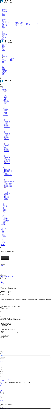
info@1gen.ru (1, 398)
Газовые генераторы (6, 109)
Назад (2, 88)
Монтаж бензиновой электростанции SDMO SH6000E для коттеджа (7, 379)
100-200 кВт (5, 153)
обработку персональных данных (6, 353)
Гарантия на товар (2, 387)
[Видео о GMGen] (5, 260)
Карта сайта (1, 401)
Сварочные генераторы (5, 206)
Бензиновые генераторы (6, 101)
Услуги (3, 230)
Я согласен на (5, 353)
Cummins (1, 389)
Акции (0, 385)
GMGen (5, 189)
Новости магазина (2, 393)
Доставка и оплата (4, 236)
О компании (3, 239)
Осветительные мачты (5, 217)
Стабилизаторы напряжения (6, 220)
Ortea (0, 391)
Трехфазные (5, 173)
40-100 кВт (5, 147)
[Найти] (0, 77)
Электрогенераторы (5, 90)
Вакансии (1, 384)
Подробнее (1, 375)
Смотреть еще (1, 377)
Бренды (1, 388)
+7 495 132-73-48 (1, 396)
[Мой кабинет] (0, 84)
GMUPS (1, 390)
